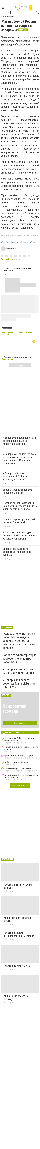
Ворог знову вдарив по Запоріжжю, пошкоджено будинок (17, 551)
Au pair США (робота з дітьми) (16, 997)
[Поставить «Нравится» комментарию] (1, 231)
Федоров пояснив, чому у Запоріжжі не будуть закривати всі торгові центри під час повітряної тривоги (19, 641)
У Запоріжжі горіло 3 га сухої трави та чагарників (19, 671)
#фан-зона (25, 242)
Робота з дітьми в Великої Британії (18, 886)
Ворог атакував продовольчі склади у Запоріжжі (19, 521)
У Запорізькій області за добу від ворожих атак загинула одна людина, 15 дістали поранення (19, 458)
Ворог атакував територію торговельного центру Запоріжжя (19, 658)
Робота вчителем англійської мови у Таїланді (19, 934)
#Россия (33, 242)
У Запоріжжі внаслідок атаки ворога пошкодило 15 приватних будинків (19, 440)
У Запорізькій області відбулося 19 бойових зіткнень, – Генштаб (15, 476)
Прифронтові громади (14, 709)
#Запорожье (15, 242)
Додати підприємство (20, 786)
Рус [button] (8, 12)
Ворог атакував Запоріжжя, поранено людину (18, 491)
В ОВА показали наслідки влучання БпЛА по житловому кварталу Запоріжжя (20, 535)
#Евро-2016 (5, 242)
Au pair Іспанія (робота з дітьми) (17, 919)
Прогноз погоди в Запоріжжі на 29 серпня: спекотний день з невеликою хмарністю (20, 506)
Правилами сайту (8, 359)
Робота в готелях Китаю (17, 965)
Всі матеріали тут (20, 723)
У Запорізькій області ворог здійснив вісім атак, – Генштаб (19, 683)
